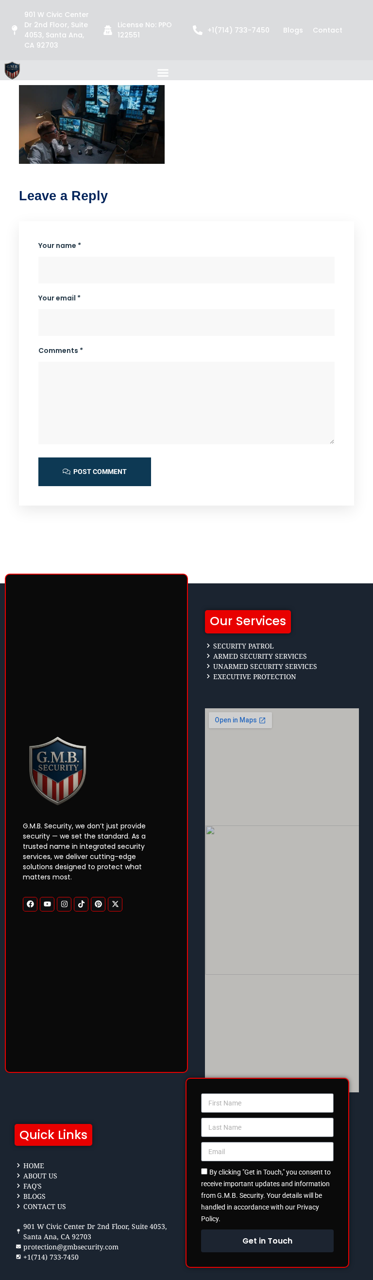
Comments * (60, 350)
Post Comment (99, 471)
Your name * (59, 245)
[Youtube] (47, 903)
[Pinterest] (98, 903)
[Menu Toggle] (163, 73)
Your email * (59, 298)
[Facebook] (30, 903)
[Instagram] (64, 903)
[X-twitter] (115, 903)
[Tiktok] (81, 903)
